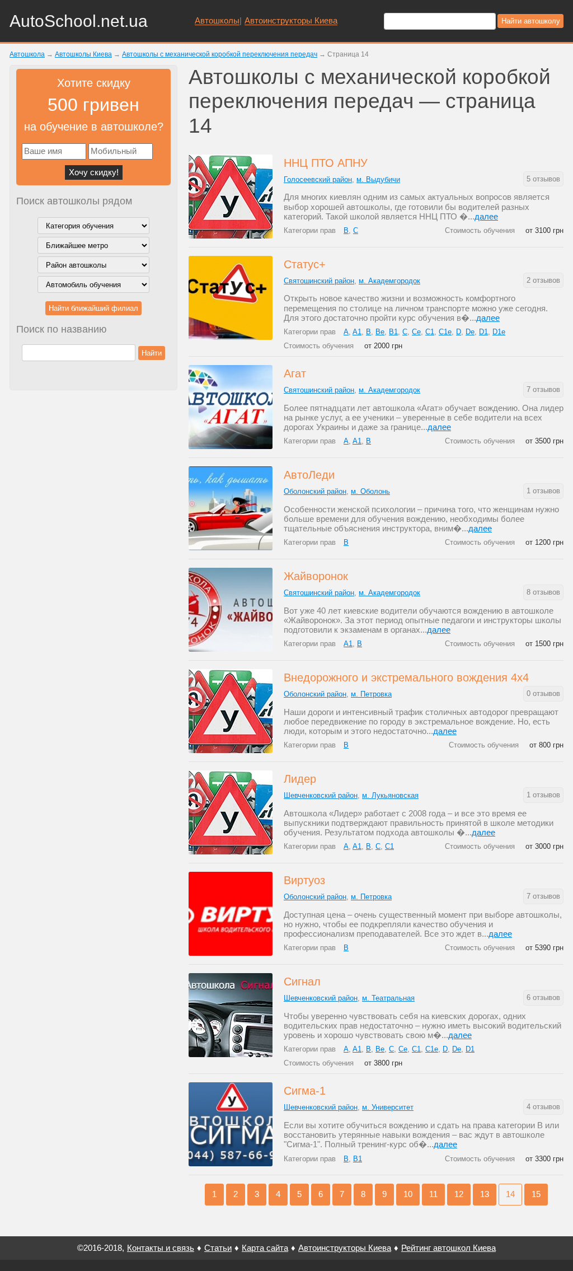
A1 (357, 332)
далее (486, 216)
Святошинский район (319, 281)
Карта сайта (265, 1248)
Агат (295, 373)
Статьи (218, 1248)
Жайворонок (316, 576)
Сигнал (302, 981)
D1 (483, 332)
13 (484, 1194)
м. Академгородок (389, 281)
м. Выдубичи (378, 179)
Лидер (300, 779)
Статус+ (305, 264)
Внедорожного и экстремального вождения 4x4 (406, 677)
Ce (416, 332)
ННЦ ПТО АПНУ (326, 163)
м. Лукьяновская (390, 795)
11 (433, 1194)
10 (407, 1194)
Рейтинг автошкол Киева (448, 1248)
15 (536, 1194)
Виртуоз (304, 880)
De (470, 332)
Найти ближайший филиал (93, 308)
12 (458, 1194)
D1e (498, 332)
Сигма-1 (305, 1091)
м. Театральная (388, 998)
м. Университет (388, 1107)
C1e (445, 332)
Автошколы (217, 20)
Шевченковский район (321, 795)
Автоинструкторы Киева (291, 20)
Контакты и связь (160, 1248)
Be (379, 332)
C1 (429, 332)
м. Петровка (371, 694)
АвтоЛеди (309, 475)
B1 (393, 332)
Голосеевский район (318, 179)
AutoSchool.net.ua (79, 21)
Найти (152, 353)
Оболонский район (315, 491)
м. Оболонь (370, 491)
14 (510, 1194)
